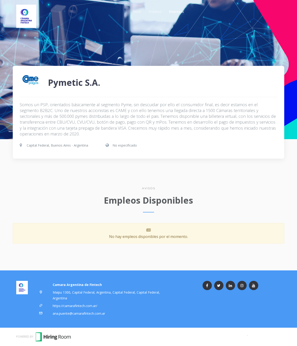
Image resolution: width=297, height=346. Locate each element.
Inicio (137, 11)
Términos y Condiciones (228, 335)
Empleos (154, 11)
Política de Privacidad (265, 335)
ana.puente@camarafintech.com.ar (79, 313)
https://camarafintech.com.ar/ (75, 306)
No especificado (125, 145)
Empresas (176, 11)
